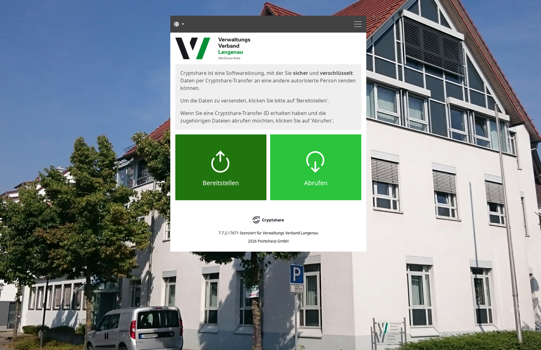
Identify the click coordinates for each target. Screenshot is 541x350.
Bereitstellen (221, 183)
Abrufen (315, 183)
